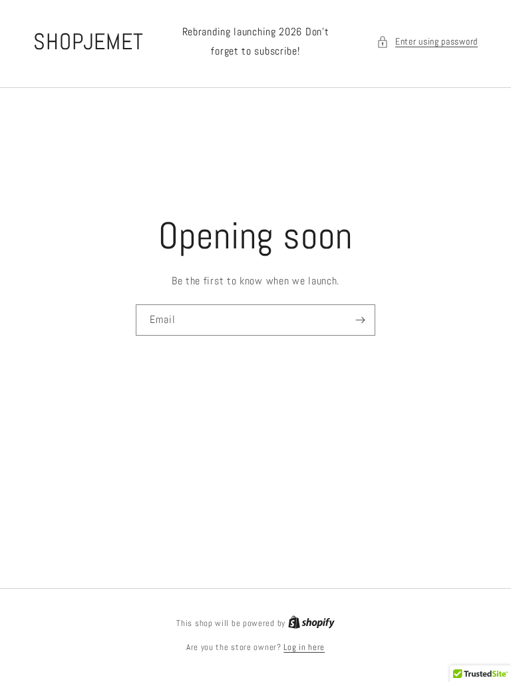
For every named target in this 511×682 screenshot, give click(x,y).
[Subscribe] (360, 320)
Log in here (304, 647)
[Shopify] (311, 623)
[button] (427, 41)
